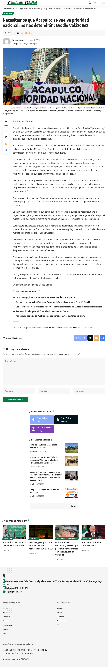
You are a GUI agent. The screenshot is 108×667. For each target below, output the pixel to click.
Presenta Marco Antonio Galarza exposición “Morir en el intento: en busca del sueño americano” (44, 460)
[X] (66, 419)
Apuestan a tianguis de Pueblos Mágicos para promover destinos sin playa (50, 316)
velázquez (82, 327)
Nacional (8, 13)
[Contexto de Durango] (22, 3)
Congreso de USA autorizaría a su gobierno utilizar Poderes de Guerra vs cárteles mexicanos (59, 306)
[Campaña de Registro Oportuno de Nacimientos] (71, 493)
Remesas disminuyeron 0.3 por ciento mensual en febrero (43, 311)
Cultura (32, 466)
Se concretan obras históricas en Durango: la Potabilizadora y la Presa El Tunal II (53, 302)
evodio (45, 327)
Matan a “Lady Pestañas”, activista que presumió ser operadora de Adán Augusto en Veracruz (66, 548)
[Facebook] (42, 419)
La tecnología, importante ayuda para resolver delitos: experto (45, 297)
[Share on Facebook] (14, 33)
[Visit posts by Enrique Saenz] (7, 42)
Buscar (73, 506)
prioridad (73, 327)
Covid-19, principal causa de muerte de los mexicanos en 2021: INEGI (41, 545)
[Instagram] (42, 429)
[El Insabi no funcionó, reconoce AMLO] (93, 532)
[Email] (26, 33)
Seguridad (33, 451)
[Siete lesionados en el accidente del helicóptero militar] (71, 448)
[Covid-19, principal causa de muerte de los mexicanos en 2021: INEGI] (41, 532)
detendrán (36, 327)
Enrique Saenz (18, 40)
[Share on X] (18, 33)
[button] (5, 3)
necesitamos (62, 327)
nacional (52, 327)
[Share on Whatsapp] (22, 33)
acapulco (27, 327)
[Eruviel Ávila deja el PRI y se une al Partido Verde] (14, 532)
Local (32, 484)
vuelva (90, 327)
